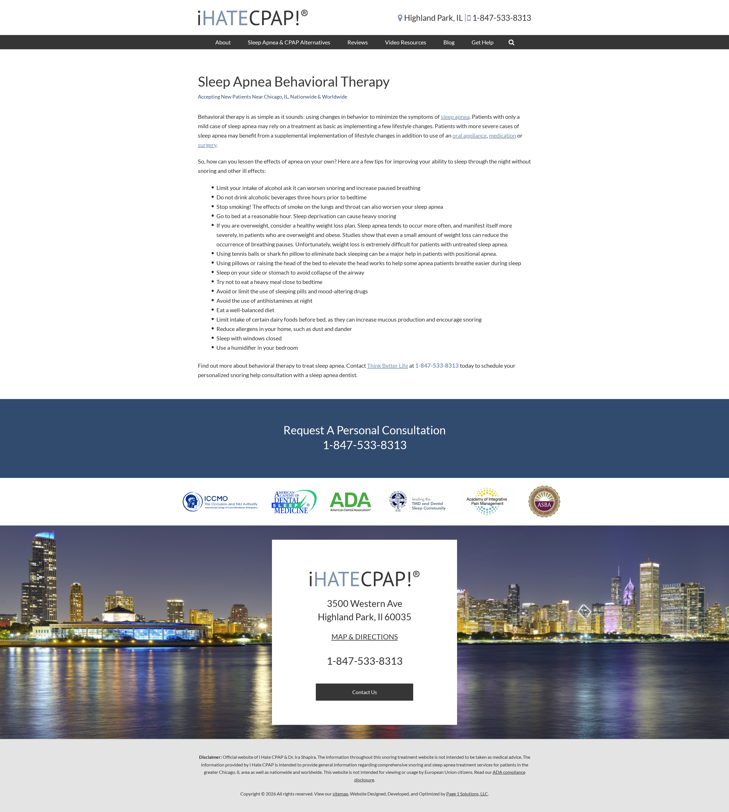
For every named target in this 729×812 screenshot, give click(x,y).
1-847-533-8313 (501, 18)
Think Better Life (387, 365)
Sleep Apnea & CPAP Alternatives (289, 42)
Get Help (482, 42)
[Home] (253, 17)
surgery (207, 144)
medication (502, 135)
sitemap (340, 793)
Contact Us (364, 692)
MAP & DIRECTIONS (364, 636)
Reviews (357, 42)
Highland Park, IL (433, 18)
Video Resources (405, 42)
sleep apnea (455, 116)
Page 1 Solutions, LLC (467, 793)
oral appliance (469, 135)
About (223, 42)
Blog (448, 42)
